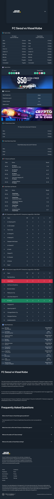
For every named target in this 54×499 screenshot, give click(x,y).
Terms (14, 471)
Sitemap (15, 478)
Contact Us (15, 469)
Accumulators (5, 473)
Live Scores (4, 476)
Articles (3, 480)
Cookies (15, 476)
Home (3, 469)
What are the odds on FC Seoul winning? (12, 434)
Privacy (14, 473)
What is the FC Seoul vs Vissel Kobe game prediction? (15, 415)
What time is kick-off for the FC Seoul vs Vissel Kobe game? (17, 427)
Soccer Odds (5, 478)
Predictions (4, 471)
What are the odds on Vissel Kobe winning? (13, 441)
